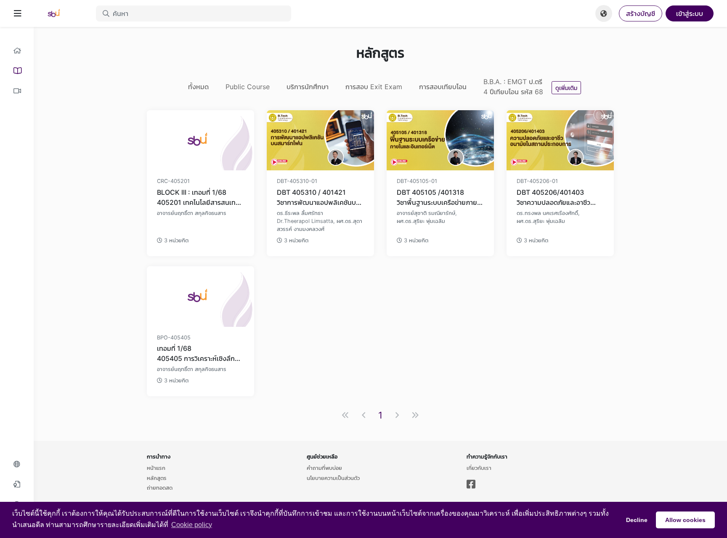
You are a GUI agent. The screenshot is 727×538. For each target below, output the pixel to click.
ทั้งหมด (198, 86)
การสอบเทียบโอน (443, 86)
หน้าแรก (156, 467)
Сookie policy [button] (191, 524)
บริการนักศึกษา (308, 86)
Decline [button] (636, 520)
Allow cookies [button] (685, 520)
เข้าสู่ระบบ (689, 13)
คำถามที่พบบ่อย (324, 467)
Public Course (248, 86)
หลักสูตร (157, 477)
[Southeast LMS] (59, 13)
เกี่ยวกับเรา (479, 467)
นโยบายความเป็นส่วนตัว (333, 477)
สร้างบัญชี (640, 13)
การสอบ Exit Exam (373, 86)
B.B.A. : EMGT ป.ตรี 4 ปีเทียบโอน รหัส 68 (513, 86)
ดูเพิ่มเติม (566, 87)
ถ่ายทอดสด (159, 487)
